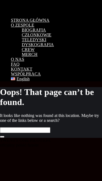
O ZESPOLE (22, 25)
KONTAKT (21, 69)
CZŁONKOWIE (36, 35)
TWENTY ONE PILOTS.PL (38, 7)
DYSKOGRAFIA (38, 44)
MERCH (30, 54)
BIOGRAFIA (34, 30)
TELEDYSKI (34, 39)
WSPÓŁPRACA (26, 74)
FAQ (15, 64)
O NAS (17, 59)
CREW (28, 49)
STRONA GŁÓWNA (30, 20)
